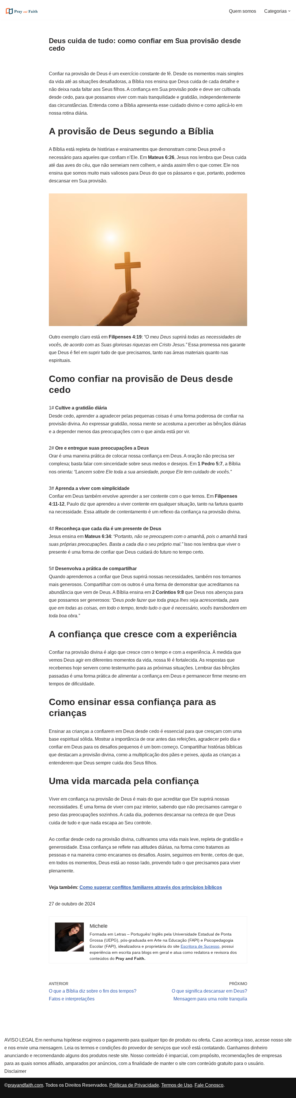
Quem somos (242, 11)
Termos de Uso (176, 1085)
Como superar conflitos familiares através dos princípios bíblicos (150, 887)
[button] (289, 11)
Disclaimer (15, 1071)
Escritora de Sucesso (200, 946)
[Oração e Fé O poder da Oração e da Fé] (21, 11)
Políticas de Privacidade (134, 1085)
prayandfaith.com (25, 1085)
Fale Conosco (209, 1085)
